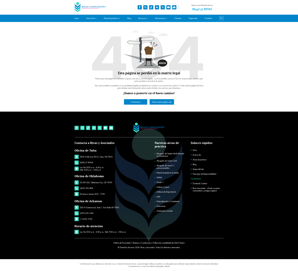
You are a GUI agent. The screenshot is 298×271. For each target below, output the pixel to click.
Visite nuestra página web (162, 102)
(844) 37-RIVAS (202, 9)
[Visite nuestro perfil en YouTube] (168, 7)
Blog (129, 18)
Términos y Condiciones (141, 242)
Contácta (208, 18)
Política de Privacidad (121, 242)
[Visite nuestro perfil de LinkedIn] (157, 7)
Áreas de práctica (111, 18)
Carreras (177, 18)
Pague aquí (193, 18)
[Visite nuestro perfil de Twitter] (163, 7)
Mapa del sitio (198, 169)
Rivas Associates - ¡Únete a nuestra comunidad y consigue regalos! (206, 189)
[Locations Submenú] (166, 18)
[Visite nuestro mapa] (174, 7)
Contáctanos (135, 102)
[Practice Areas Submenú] (119, 18)
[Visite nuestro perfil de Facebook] (140, 7)
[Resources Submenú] (147, 18)
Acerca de (90, 18)
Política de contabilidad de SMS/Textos (169, 242)
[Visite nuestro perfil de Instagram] (145, 7)
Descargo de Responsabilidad (204, 174)
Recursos (141, 18)
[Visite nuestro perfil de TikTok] (151, 7)
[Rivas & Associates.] (149, 128)
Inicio (76, 18)
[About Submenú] (96, 18)
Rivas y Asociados (147, 247)
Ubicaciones (160, 18)
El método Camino (200, 183)
